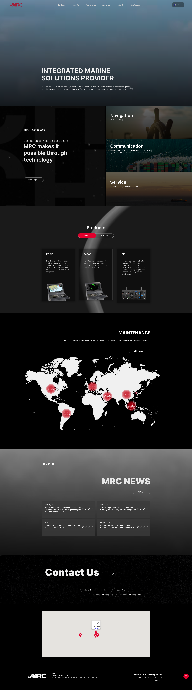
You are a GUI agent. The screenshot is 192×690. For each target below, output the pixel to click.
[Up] (186, 683)
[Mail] (186, 676)
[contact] (80, 573)
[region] (51, 389)
